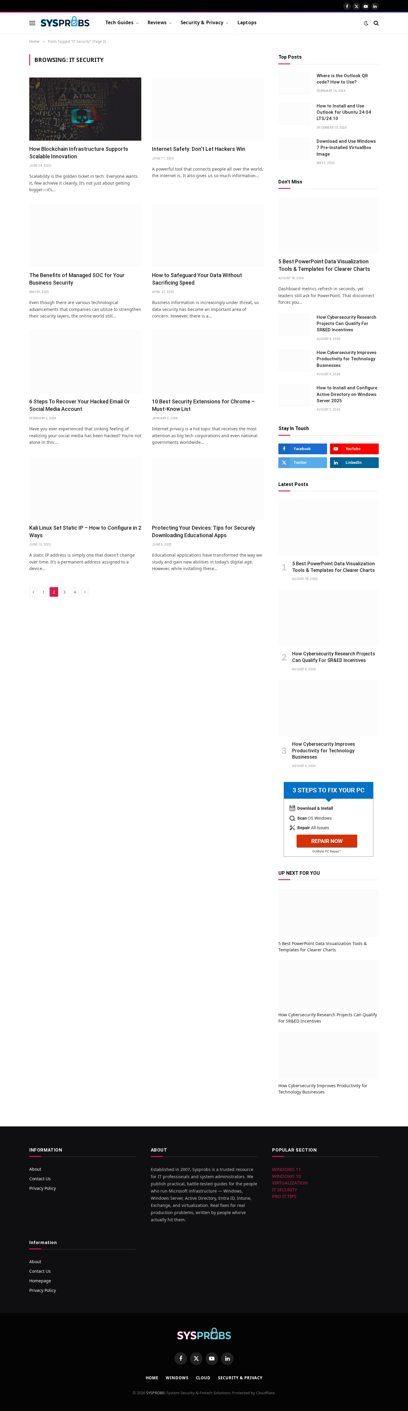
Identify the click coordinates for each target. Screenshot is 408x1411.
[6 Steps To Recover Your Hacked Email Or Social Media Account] (85, 361)
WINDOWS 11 (286, 1169)
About (35, 1169)
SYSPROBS (155, 1392)
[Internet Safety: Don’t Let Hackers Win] (208, 109)
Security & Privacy (202, 22)
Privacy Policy (42, 1188)
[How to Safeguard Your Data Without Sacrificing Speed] (208, 235)
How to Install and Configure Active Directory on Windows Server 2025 (347, 394)
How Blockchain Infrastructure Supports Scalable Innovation (78, 152)
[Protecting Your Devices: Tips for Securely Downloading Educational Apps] (208, 488)
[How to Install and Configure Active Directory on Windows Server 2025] (294, 395)
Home (152, 1377)
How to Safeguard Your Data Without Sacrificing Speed (197, 278)
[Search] (375, 23)
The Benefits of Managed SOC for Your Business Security (77, 278)
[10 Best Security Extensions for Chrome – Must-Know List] (208, 361)
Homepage (40, 1281)
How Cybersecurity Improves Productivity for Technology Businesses (346, 359)
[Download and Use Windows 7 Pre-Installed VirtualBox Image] (294, 149)
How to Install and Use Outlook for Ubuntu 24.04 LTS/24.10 (344, 112)
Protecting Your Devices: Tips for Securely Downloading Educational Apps (203, 531)
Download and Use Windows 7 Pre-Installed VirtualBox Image (346, 148)
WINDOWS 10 (286, 1176)
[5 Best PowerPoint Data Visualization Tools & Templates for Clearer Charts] (328, 225)
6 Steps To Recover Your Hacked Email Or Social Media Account (79, 405)
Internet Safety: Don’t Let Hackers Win (198, 149)
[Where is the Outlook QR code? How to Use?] (294, 83)
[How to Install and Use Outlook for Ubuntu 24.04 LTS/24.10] (294, 113)
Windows (177, 1377)
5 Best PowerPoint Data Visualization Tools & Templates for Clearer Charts (324, 265)
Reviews (157, 22)
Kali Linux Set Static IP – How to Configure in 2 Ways (85, 531)
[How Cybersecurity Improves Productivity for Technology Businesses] (294, 360)
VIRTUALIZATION (290, 1183)
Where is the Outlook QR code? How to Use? (342, 79)
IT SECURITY (284, 1190)
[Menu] (32, 23)
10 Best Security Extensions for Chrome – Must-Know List (203, 405)
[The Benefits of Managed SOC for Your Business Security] (85, 235)
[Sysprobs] (65, 23)
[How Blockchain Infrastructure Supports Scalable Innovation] (85, 109)
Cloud (203, 1377)
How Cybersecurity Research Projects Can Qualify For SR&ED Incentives (346, 324)
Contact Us (40, 1178)
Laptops (247, 22)
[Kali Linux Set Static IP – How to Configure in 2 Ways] (85, 488)
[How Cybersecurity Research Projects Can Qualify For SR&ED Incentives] (294, 325)
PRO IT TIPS (284, 1196)
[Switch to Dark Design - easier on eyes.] (366, 23)
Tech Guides (119, 22)
